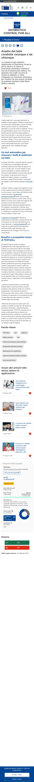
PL (21, 45)
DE (2, 45)
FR (14, 45)
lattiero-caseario (8, 337)
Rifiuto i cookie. (17, 779)
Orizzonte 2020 (8, 18)
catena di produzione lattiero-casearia (14, 355)
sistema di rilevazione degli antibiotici (14, 342)
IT (17, 45)
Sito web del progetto (11, 473)
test (18, 337)
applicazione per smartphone (12, 351)
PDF (18, 547)
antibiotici (24, 332)
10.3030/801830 (8, 479)
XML (18, 542)
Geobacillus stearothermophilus (12, 346)
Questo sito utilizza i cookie (12, 768)
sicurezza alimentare (9, 360)
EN (6, 45)
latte (15, 332)
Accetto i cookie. (17, 774)
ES (10, 45)
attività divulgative (20, 224)
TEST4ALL (6, 332)
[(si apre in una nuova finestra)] (7, 7)
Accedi (18, 8)
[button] (22, 8)
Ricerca (27, 8)
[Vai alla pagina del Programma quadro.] (17, 25)
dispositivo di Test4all (9, 218)
